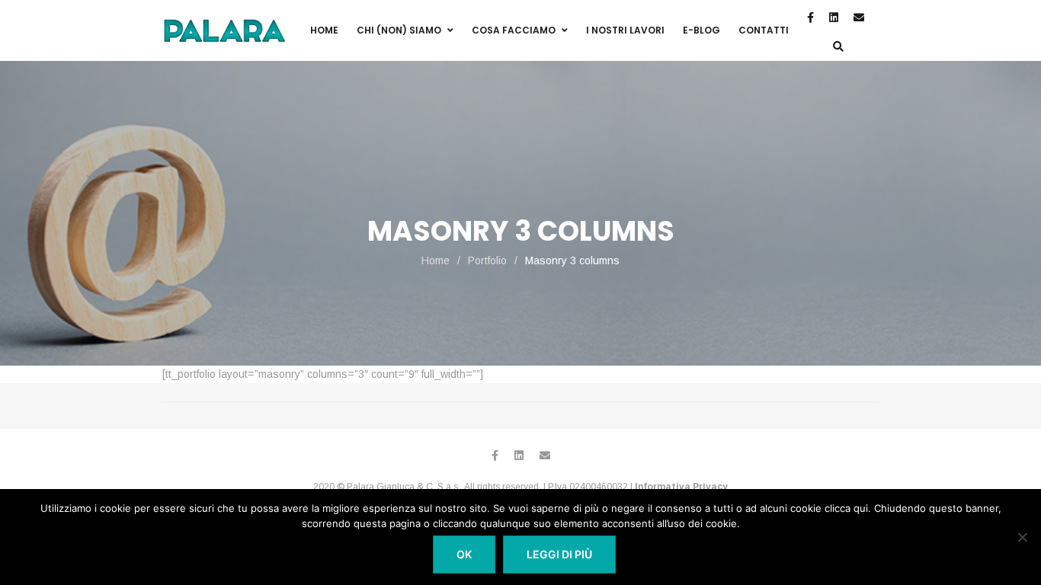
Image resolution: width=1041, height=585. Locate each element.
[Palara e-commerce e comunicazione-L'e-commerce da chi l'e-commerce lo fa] (224, 30)
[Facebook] (495, 455)
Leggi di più (559, 554)
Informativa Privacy (681, 486)
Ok (464, 554)
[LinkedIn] (519, 455)
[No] (1022, 537)
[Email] (545, 455)
